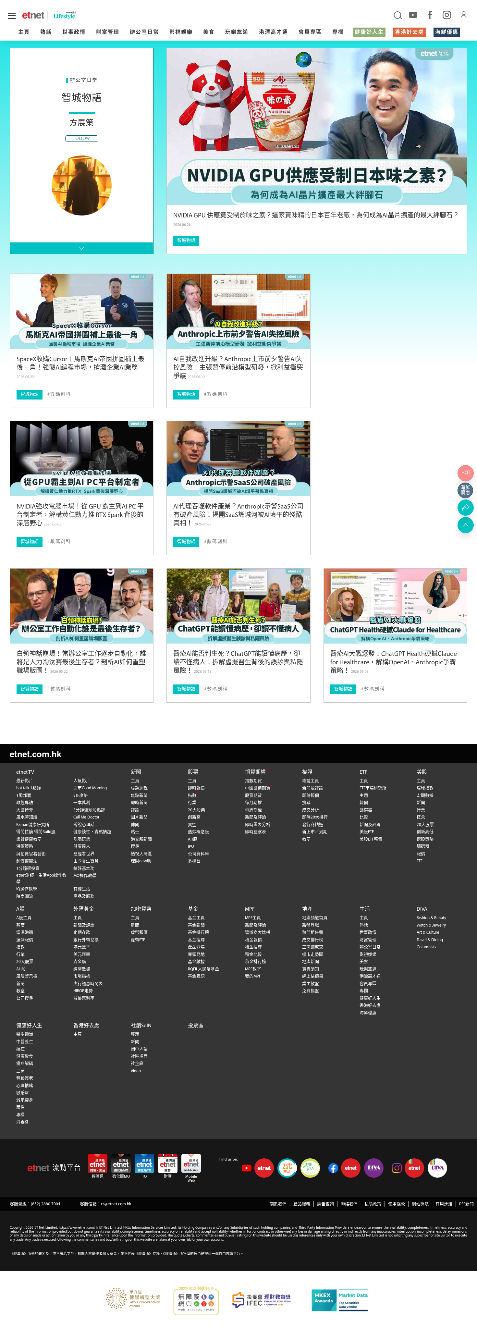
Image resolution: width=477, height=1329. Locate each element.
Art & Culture (428, 932)
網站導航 (420, 1204)
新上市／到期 (314, 832)
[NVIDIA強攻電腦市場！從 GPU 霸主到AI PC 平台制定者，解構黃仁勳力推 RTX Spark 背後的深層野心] (81, 458)
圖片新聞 (139, 817)
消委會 (22, 1122)
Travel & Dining (430, 940)
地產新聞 (310, 962)
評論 (135, 810)
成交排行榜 (312, 940)
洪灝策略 (24, 846)
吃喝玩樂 (81, 839)
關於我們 (278, 1204)
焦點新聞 (139, 796)
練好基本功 (83, 869)
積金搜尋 (253, 947)
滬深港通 (24, 932)
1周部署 (23, 796)
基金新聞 (196, 925)
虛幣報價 (139, 932)
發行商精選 (312, 825)
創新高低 (425, 832)
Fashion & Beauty (431, 918)
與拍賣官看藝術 (31, 854)
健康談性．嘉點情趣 (92, 832)
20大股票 (196, 810)
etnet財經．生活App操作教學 (41, 878)
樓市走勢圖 (312, 955)
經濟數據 (81, 969)
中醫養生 (24, 1042)
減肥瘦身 (24, 1100)
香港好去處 (409, 32)
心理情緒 (24, 1086)
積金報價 (253, 940)
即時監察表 (255, 832)
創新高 (194, 817)
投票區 (195, 1025)
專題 (135, 1034)
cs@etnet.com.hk (116, 1204)
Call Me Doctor (86, 817)
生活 (365, 909)
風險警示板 (26, 976)
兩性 (20, 1107)
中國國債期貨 (257, 788)
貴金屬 (79, 962)
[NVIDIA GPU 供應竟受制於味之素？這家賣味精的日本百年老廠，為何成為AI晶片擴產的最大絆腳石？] (317, 126)
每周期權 (253, 810)
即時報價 (196, 788)
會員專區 (310, 32)
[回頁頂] (466, 525)
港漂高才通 (273, 32)
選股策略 (425, 839)
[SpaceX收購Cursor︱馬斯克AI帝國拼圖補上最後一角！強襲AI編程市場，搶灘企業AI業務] (81, 311)
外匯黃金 (83, 909)
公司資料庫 (198, 854)
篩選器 (366, 810)
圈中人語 (139, 1049)
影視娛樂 (181, 32)
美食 (209, 32)
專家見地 (196, 955)
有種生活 (81, 889)
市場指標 (81, 976)
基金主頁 (196, 918)
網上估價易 (312, 976)
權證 (307, 772)
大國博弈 (24, 810)
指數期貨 (253, 781)
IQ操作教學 (26, 889)
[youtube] (413, 14)
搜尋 (135, 846)
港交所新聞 (141, 839)
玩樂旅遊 (237, 32)
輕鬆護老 (24, 1078)
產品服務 (301, 1204)
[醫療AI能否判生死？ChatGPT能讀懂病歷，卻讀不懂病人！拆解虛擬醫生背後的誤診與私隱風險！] (238, 606)
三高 (20, 1071)
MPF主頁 (253, 918)
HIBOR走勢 (83, 991)
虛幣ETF (138, 940)
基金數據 (196, 962)
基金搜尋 (196, 940)
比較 (364, 817)
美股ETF (367, 832)
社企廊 (137, 1064)
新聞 (136, 772)
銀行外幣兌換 (86, 940)
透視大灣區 (141, 854)
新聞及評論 (255, 817)
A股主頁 (23, 918)
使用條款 (396, 1204)
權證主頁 (310, 781)
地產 (307, 909)
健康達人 (81, 846)
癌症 (20, 1049)
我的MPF (253, 976)
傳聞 (135, 825)
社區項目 (139, 1056)
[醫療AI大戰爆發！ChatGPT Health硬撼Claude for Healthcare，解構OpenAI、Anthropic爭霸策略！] (395, 606)
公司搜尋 (24, 998)
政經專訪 (24, 803)
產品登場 (196, 947)
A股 (20, 909)
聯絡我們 (349, 1204)
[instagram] (447, 14)
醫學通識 (24, 1034)
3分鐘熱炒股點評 (89, 810)
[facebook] (430, 14)
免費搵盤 (310, 991)
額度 (20, 925)
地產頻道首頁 (314, 918)
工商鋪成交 (312, 947)
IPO (191, 846)
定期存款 (81, 932)
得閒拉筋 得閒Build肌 (35, 832)
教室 (306, 839)
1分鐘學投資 (28, 869)
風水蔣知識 (26, 817)
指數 (192, 796)
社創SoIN (141, 1025)
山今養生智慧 (86, 861)
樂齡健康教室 (29, 839)
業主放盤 (310, 984)
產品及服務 (83, 896)
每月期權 (253, 803)
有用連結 (443, 1204)
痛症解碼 (24, 1064)
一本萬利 (81, 803)
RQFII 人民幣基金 (203, 969)
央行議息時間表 (88, 984)
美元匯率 (81, 955)
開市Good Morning (90, 788)
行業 (192, 803)
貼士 (135, 832)
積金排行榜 (255, 962)
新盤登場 (310, 925)
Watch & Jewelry (431, 925)
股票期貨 (253, 796)
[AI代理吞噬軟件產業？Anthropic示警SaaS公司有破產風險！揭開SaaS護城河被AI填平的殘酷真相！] (238, 458)
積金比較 (253, 955)
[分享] (466, 507)
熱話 (46, 32)
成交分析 (310, 810)
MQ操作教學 (84, 876)
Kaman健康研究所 (32, 825)
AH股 (192, 839)
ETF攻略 (80, 796)
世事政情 (74, 32)
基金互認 (196, 976)
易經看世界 (83, 854)
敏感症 (22, 1093)
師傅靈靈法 (26, 861)
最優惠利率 (83, 998)
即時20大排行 (315, 817)
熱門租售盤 (312, 932)
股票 (193, 772)
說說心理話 (83, 825)
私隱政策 (372, 1204)
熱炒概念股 (198, 832)
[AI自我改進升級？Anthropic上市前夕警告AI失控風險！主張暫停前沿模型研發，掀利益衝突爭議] (238, 311)
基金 (193, 909)
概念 (421, 817)
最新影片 (24, 781)
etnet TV (25, 772)
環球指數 (425, 788)
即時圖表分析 (257, 825)
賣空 (192, 825)
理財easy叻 (141, 861)
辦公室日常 (144, 32)
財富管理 (107, 32)
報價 (364, 803)
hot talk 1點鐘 (28, 788)
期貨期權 (255, 772)
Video (136, 1071)
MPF (250, 909)
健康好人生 (369, 32)
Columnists (426, 947)
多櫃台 (194, 861)
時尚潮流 (24, 896)
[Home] (33, 15)
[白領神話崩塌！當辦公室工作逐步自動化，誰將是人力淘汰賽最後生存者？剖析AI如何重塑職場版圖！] (81, 606)
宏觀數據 (425, 796)
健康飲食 (24, 1056)
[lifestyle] (83, 15)
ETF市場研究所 (373, 788)
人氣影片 (81, 781)
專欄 (338, 32)
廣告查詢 (325, 1204)
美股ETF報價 (371, 839)
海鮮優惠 (447, 32)
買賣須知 (310, 969)
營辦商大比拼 (257, 932)
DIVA (422, 909)
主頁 (24, 32)
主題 (364, 796)
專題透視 (139, 788)
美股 (422, 772)
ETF (363, 772)
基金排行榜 (198, 932)
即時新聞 (139, 803)
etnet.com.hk (35, 754)
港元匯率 (81, 947)
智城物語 (186, 240)
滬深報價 (24, 940)
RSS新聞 (466, 1204)
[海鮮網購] (466, 490)
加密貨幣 (141, 909)
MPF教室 (253, 969)
